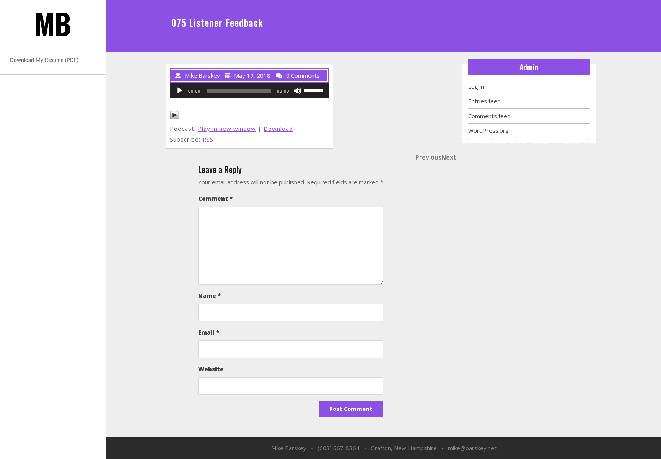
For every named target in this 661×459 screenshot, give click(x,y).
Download (278, 128)
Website (211, 369)
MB (53, 23)
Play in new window (227, 128)
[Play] (180, 90)
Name (209, 295)
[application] (249, 90)
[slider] (314, 90)
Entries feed (484, 101)
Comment (215, 198)
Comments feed (489, 116)
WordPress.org (488, 130)
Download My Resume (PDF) (44, 60)
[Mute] (297, 90)
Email (208, 332)
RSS (207, 139)
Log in (476, 86)
